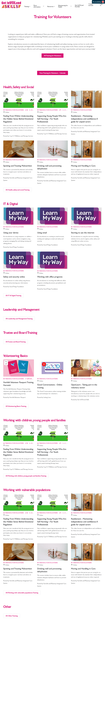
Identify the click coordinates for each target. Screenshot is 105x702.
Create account (90, 4)
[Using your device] (18, 216)
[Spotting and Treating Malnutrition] (18, 149)
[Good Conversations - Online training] (52, 368)
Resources (50, 6)
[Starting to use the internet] (86, 216)
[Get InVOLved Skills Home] (11, 5)
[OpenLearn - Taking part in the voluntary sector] (86, 368)
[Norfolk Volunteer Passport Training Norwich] (18, 368)
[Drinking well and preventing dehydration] (52, 149)
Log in (101, 4)
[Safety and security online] (18, 260)
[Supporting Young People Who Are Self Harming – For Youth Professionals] (52, 99)
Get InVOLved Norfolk (79, 6)
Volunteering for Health (63, 6)
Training (26, 6)
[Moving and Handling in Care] (86, 149)
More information (37, 6)
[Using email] (52, 216)
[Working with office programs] (52, 260)
